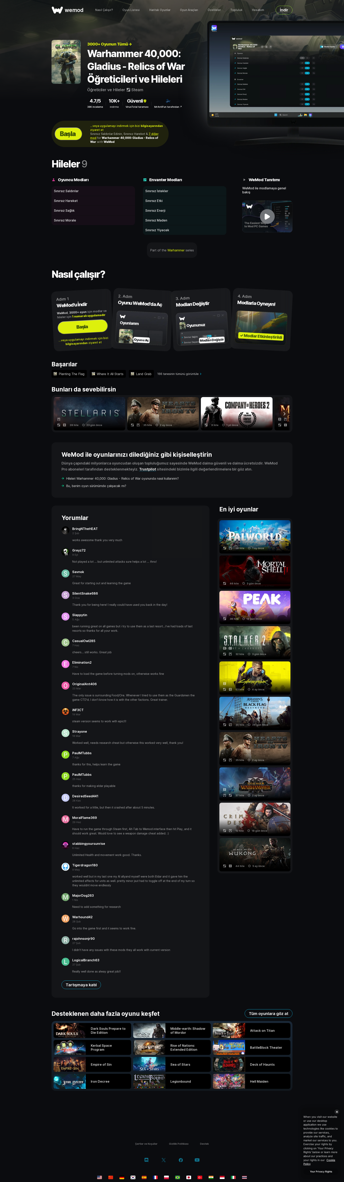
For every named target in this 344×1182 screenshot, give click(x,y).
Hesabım (258, 10)
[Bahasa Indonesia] (222, 1177)
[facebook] (181, 1160)
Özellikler (214, 10)
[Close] (336, 1111)
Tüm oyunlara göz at (268, 1013)
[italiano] (233, 1177)
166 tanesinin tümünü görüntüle (178, 374)
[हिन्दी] (211, 1177)
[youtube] (197, 1160)
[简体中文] (110, 1177)
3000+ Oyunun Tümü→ (109, 44)
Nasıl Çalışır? (104, 10)
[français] (155, 1177)
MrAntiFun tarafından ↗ (168, 106)
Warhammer (176, 250)
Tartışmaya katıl (81, 984)
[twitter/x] (163, 1160)
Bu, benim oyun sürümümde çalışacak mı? (96, 486)
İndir (284, 10)
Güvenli (135, 101)
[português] (177, 1177)
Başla (67, 134)
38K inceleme (95, 106)
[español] (144, 1177)
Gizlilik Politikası (179, 1143)
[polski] (166, 1177)
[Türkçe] (199, 1177)
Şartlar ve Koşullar (146, 1143)
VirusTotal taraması (137, 106)
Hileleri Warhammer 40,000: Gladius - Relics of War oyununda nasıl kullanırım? (122, 478)
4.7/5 (95, 101)
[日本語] (188, 1177)
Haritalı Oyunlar (159, 10)
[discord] (146, 1160)
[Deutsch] (121, 1177)
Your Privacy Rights (321, 1171)
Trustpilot (147, 469)
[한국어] (133, 1177)
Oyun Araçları (189, 10)
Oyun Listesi (131, 10)
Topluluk (236, 10)
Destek (204, 1143)
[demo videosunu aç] (267, 216)
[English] (99, 1177)
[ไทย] (244, 1177)
